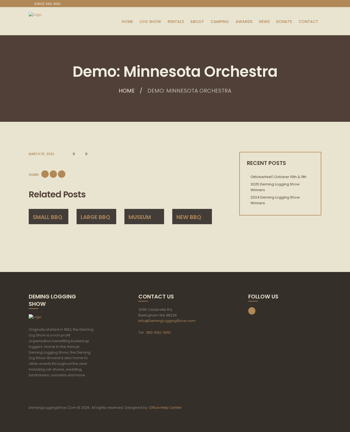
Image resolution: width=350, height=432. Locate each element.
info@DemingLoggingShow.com (167, 320)
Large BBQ (95, 217)
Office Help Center (165, 407)
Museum (140, 217)
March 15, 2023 (41, 154)
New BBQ (188, 217)
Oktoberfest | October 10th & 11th (278, 176)
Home (127, 90)
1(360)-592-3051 (47, 4)
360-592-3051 (158, 332)
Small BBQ (47, 217)
